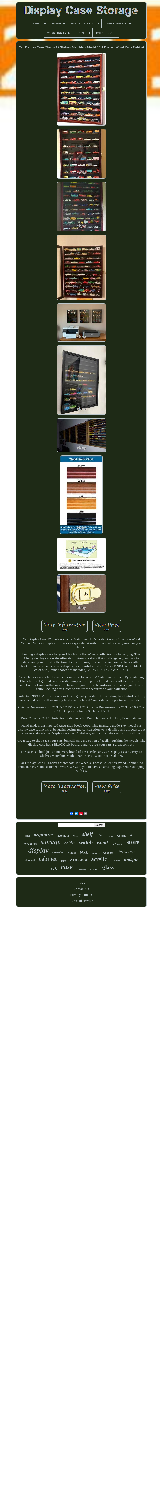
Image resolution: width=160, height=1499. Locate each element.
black (84, 852)
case (67, 866)
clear (101, 835)
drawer (115, 860)
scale (111, 836)
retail (27, 835)
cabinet (48, 858)
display (38, 850)
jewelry (117, 843)
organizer (43, 834)
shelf (87, 834)
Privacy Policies (81, 895)
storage (50, 841)
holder (69, 843)
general (94, 869)
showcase (126, 851)
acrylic (99, 859)
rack (52, 868)
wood (102, 842)
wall (75, 835)
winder (72, 852)
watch (86, 842)
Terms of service (81, 900)
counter (58, 852)
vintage (78, 859)
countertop (81, 869)
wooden (121, 835)
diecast (30, 860)
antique (131, 859)
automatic (63, 835)
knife (63, 860)
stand (133, 835)
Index (81, 883)
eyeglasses (30, 843)
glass (108, 867)
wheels (108, 852)
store (132, 841)
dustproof (96, 853)
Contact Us (81, 889)
